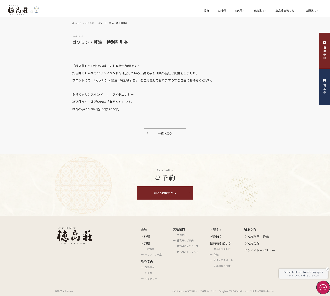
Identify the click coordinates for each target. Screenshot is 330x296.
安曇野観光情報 (222, 266)
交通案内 (179, 229)
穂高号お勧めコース (187, 246)
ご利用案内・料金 (256, 236)
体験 (216, 254)
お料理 (222, 10)
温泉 (206, 10)
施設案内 (259, 10)
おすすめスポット (223, 260)
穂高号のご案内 (185, 240)
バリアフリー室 (153, 254)
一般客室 (150, 249)
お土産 (148, 273)
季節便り (216, 236)
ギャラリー (151, 278)
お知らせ (89, 23)
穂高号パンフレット (188, 251)
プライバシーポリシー (259, 250)
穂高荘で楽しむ (222, 249)
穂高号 (325, 89)
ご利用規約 (252, 243)
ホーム (78, 23)
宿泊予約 (325, 53)
